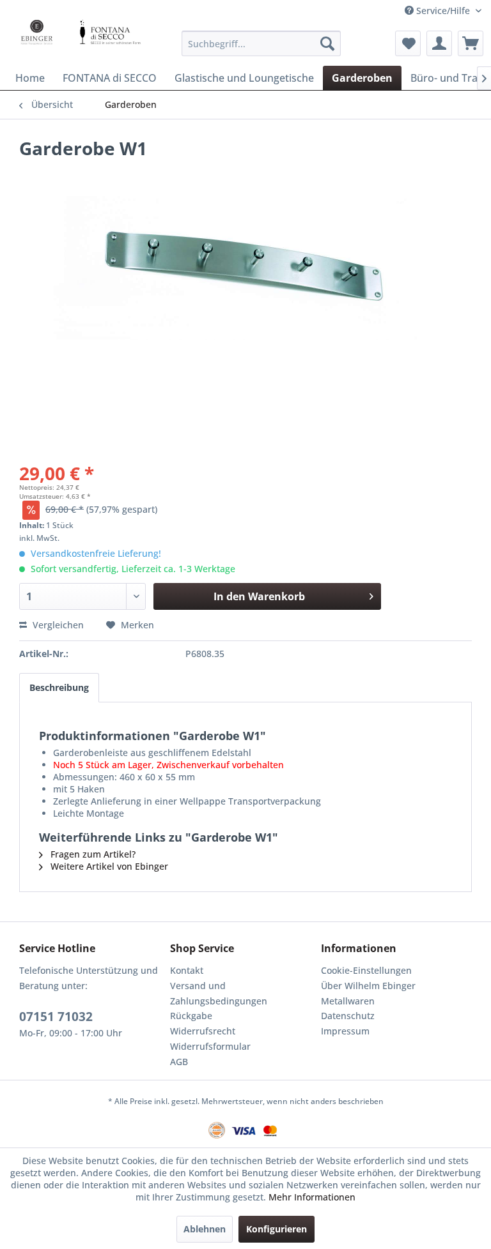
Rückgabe (191, 1016)
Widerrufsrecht (202, 1031)
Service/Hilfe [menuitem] (443, 10)
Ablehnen (204, 1229)
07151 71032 (56, 1016)
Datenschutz (348, 1016)
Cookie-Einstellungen (366, 970)
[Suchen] (327, 43)
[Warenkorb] (470, 43)
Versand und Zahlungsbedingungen (218, 993)
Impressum (345, 1031)
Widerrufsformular (210, 1046)
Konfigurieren (276, 1229)
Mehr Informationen (312, 1197)
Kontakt (186, 970)
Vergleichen (57, 625)
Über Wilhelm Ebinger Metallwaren (368, 993)
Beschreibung (59, 687)
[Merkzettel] (408, 43)
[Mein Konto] (439, 43)
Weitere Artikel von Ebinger (108, 866)
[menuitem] (261, 43)
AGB (179, 1062)
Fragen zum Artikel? (92, 854)
